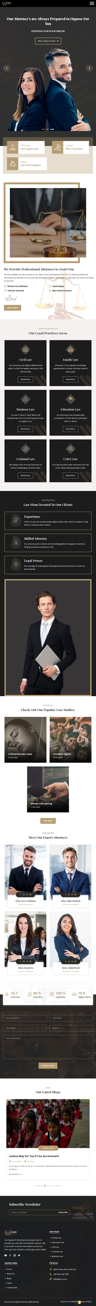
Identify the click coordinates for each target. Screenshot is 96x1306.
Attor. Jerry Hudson (25, 900)
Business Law (57, 1256)
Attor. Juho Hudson (70, 900)
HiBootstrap (34, 1302)
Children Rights (62, 754)
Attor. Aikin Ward (71, 967)
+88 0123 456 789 (60, 1274)
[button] (43, 129)
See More (48, 821)
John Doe (36, 1161)
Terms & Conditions (69, 1301)
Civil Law (55, 1247)
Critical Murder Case (20, 754)
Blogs (8, 1278)
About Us (10, 1274)
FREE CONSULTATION (47, 36)
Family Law (56, 1238)
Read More (25, 379)
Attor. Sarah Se (25, 967)
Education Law (57, 1242)
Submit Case (48, 1065)
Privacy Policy (86, 1301)
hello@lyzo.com (60, 1279)
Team (9, 1283)
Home (9, 1269)
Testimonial (11, 1287)
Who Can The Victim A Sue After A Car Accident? (45, 1156)
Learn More (12, 307)
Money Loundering (41, 803)
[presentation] (6, 68)
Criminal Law (57, 1251)
